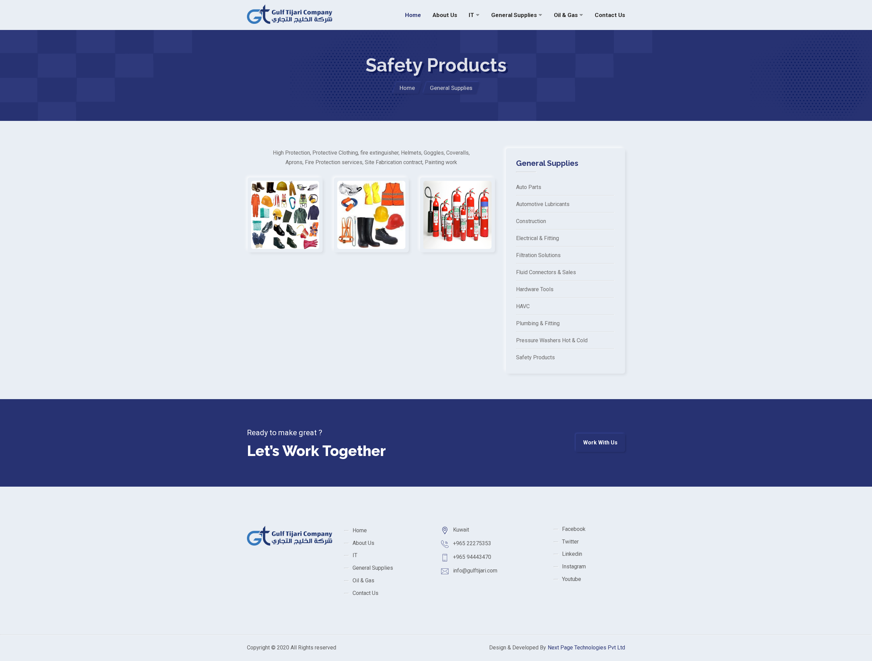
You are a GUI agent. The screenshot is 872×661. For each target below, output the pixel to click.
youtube (571, 579)
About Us (445, 15)
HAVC (523, 306)
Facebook (574, 529)
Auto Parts (528, 187)
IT (471, 15)
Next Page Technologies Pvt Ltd (586, 647)
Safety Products (535, 357)
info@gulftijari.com (475, 570)
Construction (531, 221)
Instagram (574, 566)
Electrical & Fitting (537, 238)
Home (413, 15)
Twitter (570, 541)
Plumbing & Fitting (538, 323)
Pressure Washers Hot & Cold (552, 340)
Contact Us (610, 15)
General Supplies (514, 15)
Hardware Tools (535, 289)
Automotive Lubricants (543, 204)
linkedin (572, 554)
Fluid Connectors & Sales (546, 272)
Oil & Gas (566, 15)
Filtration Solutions (538, 255)
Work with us (600, 442)
